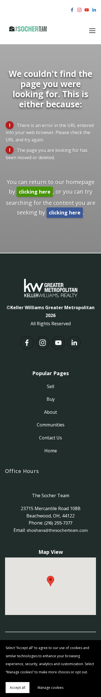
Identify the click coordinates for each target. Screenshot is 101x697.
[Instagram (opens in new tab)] (79, 10)
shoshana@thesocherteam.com (57, 530)
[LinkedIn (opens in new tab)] (94, 10)
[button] (50, 581)
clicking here (34, 191)
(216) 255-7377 (58, 523)
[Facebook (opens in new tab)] (72, 10)
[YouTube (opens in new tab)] (86, 10)
